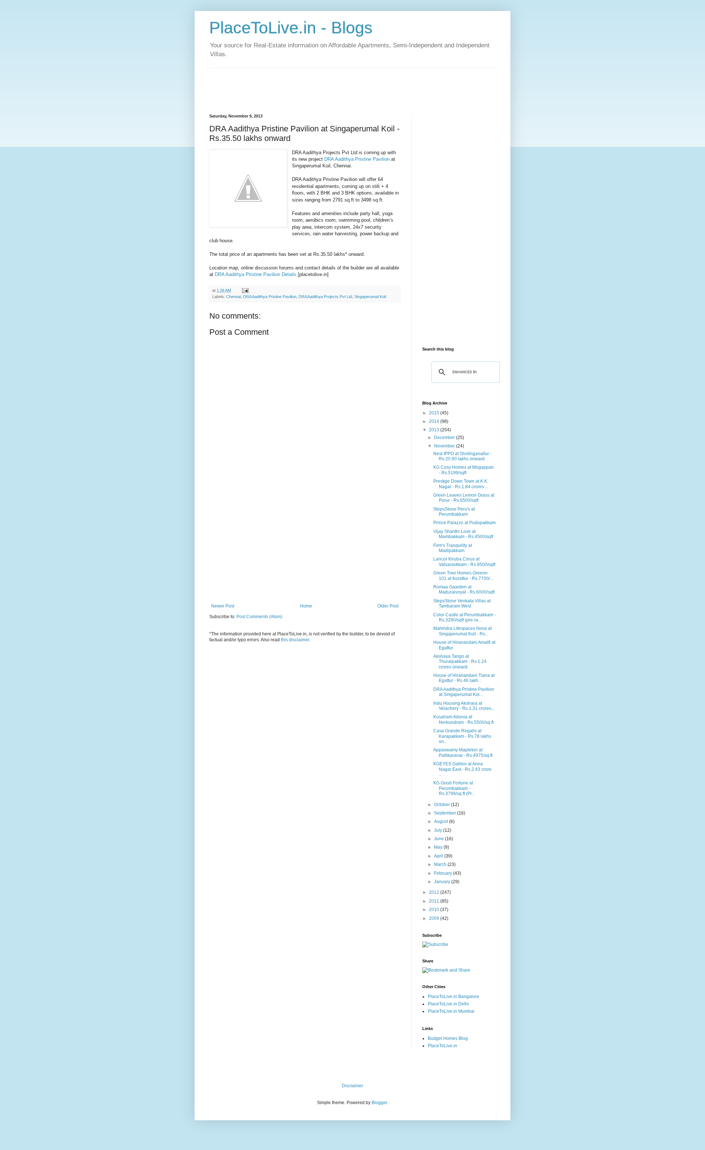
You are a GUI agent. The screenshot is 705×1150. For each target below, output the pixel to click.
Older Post (387, 606)
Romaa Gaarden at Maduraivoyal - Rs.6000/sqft (464, 589)
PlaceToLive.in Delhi (448, 1003)
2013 (434, 429)
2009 (434, 918)
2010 (434, 909)
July (438, 830)
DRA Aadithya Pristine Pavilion (357, 159)
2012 (434, 892)
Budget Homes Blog (448, 1038)
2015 (434, 413)
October (442, 804)
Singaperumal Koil (370, 296)
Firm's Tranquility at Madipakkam (452, 548)
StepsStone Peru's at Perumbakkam (454, 512)
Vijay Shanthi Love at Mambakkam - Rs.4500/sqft (463, 534)
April (439, 856)
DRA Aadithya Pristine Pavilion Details (255, 274)
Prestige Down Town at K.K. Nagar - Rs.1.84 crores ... (460, 484)
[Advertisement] (343, 84)
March (441, 864)
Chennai (233, 296)
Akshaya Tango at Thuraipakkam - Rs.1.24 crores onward (460, 662)
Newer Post (222, 606)
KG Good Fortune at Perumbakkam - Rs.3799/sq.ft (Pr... (454, 788)
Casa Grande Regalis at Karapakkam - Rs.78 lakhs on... (462, 736)
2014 (434, 421)
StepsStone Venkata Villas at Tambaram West (462, 603)
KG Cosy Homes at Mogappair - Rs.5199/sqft (463, 470)
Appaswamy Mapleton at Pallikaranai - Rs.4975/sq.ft (462, 752)
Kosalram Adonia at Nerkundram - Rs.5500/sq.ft (463, 719)
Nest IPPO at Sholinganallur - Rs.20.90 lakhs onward (462, 456)
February (443, 873)
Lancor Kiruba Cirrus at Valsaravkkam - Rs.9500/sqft (464, 561)
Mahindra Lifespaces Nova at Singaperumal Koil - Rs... (462, 631)
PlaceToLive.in (442, 1045)
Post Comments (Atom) (259, 616)
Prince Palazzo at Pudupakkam (464, 522)
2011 (434, 901)
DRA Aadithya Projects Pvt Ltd (325, 296)
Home (306, 606)
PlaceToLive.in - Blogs (291, 27)
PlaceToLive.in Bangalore (453, 996)
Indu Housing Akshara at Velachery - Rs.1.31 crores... (464, 706)
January (442, 881)
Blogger (379, 1102)
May (439, 847)
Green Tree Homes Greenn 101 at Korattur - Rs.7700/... (463, 575)
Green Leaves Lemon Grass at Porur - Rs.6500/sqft (463, 498)
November (445, 446)
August (441, 821)
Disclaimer (352, 1085)
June (439, 838)
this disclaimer (295, 639)
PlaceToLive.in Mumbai (451, 1011)
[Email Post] (245, 290)
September (445, 813)
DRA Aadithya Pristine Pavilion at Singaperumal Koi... (463, 692)
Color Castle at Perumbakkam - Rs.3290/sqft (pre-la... (464, 617)
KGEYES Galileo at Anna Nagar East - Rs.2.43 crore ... (462, 769)
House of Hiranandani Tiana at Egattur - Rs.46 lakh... (464, 678)
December (445, 437)
